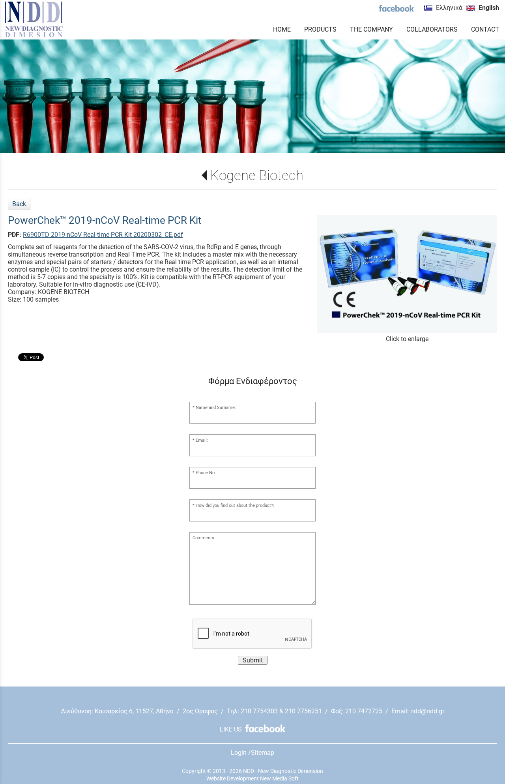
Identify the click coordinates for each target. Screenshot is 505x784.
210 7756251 (303, 711)
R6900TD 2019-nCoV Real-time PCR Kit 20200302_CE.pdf (103, 234)
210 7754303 (259, 711)
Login (239, 752)
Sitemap (262, 752)
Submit (253, 660)
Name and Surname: (216, 407)
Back (19, 204)
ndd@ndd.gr (427, 711)
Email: (202, 440)
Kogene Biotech (256, 175)
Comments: (204, 537)
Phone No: (206, 472)
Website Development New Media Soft (252, 778)
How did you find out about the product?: (235, 505)
